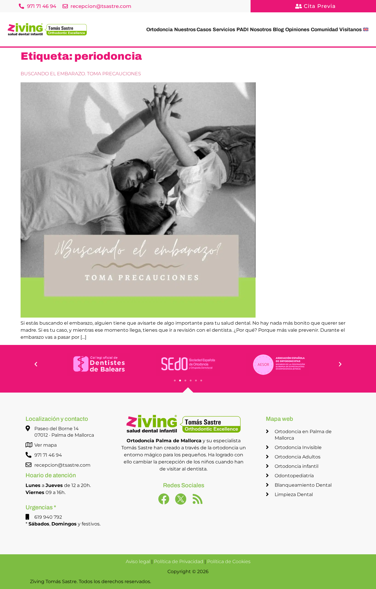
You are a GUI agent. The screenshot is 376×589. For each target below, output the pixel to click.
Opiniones (297, 29)
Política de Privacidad (178, 561)
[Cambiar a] (365, 29)
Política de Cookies (229, 561)
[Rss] (200, 501)
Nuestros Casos (192, 29)
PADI (242, 29)
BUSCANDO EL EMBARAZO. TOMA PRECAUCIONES (81, 73)
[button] (36, 364)
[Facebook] (166, 501)
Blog (278, 29)
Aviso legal (138, 561)
